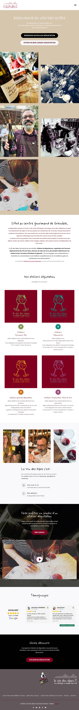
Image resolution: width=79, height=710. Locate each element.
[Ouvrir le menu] (75, 5)
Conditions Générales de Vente (51, 695)
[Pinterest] (39, 707)
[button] (39, 559)
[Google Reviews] (33, 707)
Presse (66, 695)
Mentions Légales (33, 695)
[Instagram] (42, 707)
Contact (73, 695)
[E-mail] (45, 707)
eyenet (56, 704)
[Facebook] (36, 707)
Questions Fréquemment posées (14, 695)
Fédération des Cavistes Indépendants (32, 261)
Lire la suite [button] (30, 621)
